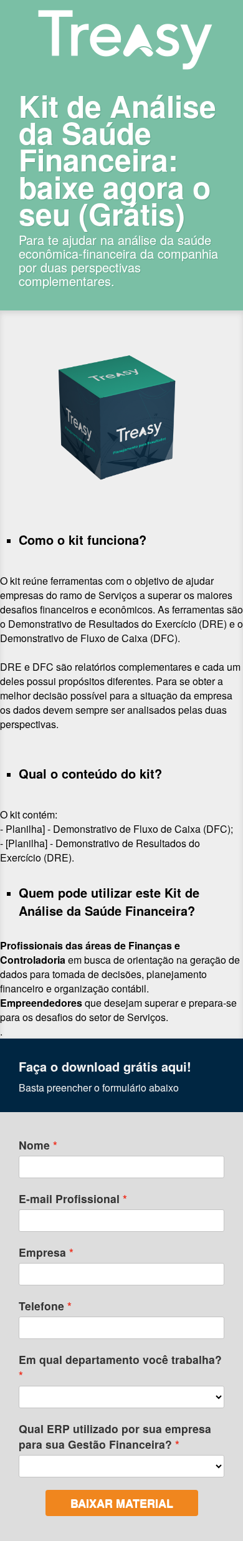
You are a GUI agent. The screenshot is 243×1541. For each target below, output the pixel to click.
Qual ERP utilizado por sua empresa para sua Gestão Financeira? (115, 1436)
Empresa (42, 1252)
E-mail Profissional (69, 1198)
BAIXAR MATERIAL (121, 1503)
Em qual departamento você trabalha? (120, 1359)
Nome (34, 1145)
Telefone (41, 1305)
